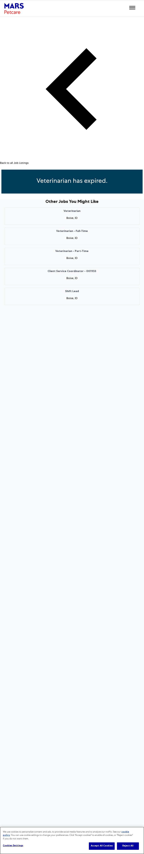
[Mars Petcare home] (14, 8)
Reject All (127, 846)
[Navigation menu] (132, 7)
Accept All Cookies (102, 846)
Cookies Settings (13, 846)
